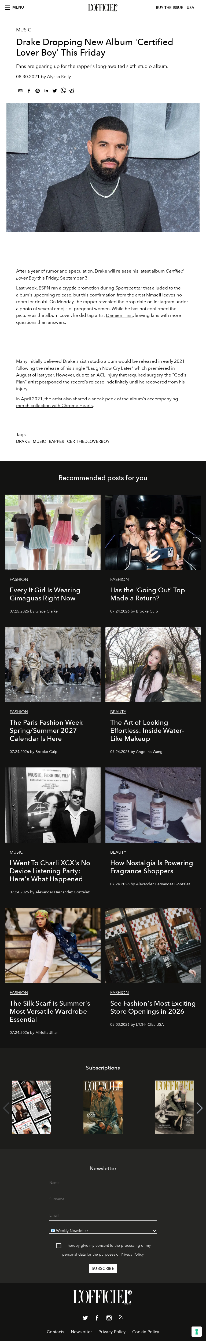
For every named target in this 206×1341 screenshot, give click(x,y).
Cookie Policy (145, 1331)
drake (23, 441)
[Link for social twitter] (85, 1319)
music (39, 441)
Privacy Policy (132, 1254)
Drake (101, 271)
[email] (20, 91)
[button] (199, 1108)
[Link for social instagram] (109, 1319)
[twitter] (54, 91)
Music (23, 30)
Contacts (55, 1331)
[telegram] (72, 91)
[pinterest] (37, 91)
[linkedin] (46, 91)
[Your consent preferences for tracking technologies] (197, 1331)
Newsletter (81, 1331)
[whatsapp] (63, 91)
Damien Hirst (119, 315)
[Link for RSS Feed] (120, 1318)
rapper (56, 441)
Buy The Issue (169, 7)
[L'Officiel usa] (103, 8)
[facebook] (29, 91)
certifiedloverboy (88, 441)
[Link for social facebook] (97, 1319)
